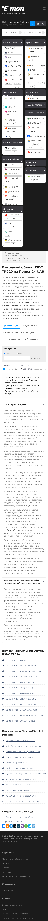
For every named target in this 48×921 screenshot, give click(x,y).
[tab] (11, 326)
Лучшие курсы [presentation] (12, 326)
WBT (14, 152)
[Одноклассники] (7, 826)
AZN (41, 147)
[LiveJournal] (18, 826)
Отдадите (10, 353)
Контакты (6, 909)
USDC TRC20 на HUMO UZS (19, 660)
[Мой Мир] (11, 826)
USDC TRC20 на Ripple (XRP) (19, 688)
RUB (7, 182)
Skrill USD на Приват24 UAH (19, 768)
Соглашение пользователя (15, 914)
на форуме (7, 821)
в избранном (8, 817)
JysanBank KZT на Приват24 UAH (21, 785)
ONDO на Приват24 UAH (18, 790)
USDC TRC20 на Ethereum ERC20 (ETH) (24, 715)
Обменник (7, 365)
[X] (14, 826)
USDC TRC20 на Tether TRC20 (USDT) (23, 671)
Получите (23, 353)
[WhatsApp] (26, 826)
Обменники (8, 891)
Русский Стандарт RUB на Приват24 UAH (26, 774)
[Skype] (29, 826)
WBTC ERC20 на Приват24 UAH (21, 779)
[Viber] (22, 826)
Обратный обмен (13, 339)
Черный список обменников (16, 876)
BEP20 (31, 52)
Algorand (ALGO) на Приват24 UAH (22, 801)
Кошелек (9, 200)
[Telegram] (33, 826)
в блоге (18, 821)
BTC (30, 60)
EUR (13, 123)
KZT (36, 147)
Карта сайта (7, 872)
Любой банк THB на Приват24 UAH (23, 752)
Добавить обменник (12, 905)
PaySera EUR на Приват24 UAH (20, 740)
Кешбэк (6, 863)
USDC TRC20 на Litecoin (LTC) (20, 682)
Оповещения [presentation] (29, 332)
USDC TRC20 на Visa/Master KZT (21, 704)
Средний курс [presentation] (11, 332)
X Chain (9, 83)
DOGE (30, 78)
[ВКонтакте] (3, 826)
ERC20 (31, 86)
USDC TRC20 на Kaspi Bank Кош (21, 666)
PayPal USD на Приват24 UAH (20, 757)
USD (7, 102)
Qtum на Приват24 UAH (17, 763)
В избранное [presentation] (32, 339)
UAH (30, 147)
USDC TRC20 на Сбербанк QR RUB (22, 677)
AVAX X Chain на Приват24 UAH (21, 796)
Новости (6, 868)
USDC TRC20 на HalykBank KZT (20, 693)
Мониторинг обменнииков (15, 859)
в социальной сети (25, 817)
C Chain (17, 83)
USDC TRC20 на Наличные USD (21, 699)
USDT (8, 152)
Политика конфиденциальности (18, 918)
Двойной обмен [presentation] (32, 326)
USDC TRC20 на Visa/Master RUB (21, 710)
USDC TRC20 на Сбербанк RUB (21, 721)
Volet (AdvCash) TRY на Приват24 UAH (24, 746)
